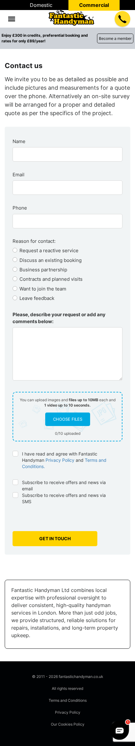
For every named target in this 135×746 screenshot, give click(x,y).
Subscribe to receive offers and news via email (64, 485)
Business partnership (43, 270)
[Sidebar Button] (12, 18)
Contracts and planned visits (51, 279)
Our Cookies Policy (67, 724)
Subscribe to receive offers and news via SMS (64, 498)
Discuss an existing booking (50, 260)
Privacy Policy (60, 460)
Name (19, 141)
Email (18, 175)
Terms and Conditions (68, 700)
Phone (20, 208)
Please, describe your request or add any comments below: (59, 318)
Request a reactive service (48, 250)
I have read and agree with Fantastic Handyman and (64, 460)
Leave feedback (36, 298)
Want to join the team (42, 289)
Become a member (115, 38)
